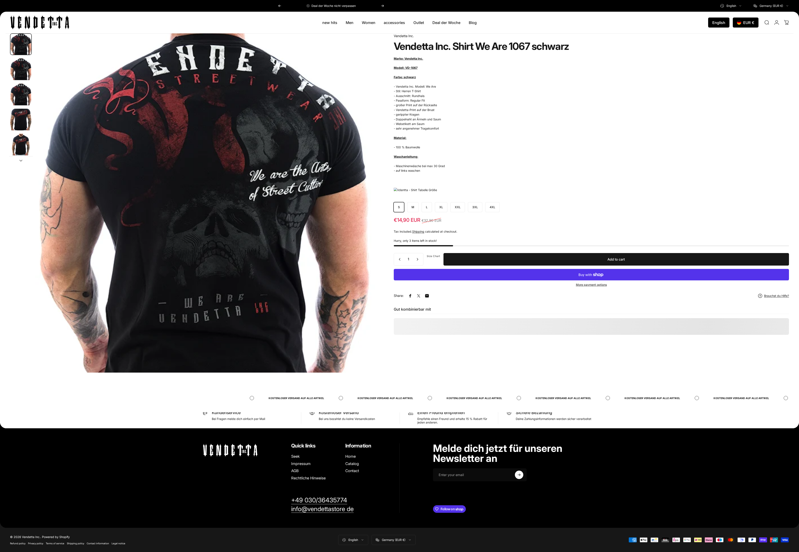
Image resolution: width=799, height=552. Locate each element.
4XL (492, 207)
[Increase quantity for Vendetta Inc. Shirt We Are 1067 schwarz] (418, 259)
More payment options (591, 284)
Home (350, 456)
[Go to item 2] (21, 94)
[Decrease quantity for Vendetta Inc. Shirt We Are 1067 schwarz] (399, 259)
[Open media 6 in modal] (205, 203)
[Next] (382, 6)
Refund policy (17, 543)
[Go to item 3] (21, 119)
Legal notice (118, 543)
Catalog (352, 463)
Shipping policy (75, 543)
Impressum (301, 463)
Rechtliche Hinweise (308, 478)
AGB (295, 471)
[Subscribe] (519, 475)
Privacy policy (35, 543)
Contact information (98, 543)
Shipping (418, 231)
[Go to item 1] (21, 69)
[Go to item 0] (21, 44)
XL (441, 207)
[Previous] (279, 6)
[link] (319, 500)
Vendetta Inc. (404, 36)
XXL (458, 207)
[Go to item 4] (21, 144)
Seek (295, 456)
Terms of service (55, 543)
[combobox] (731, 6)
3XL (475, 207)
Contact (352, 471)
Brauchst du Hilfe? (776, 295)
